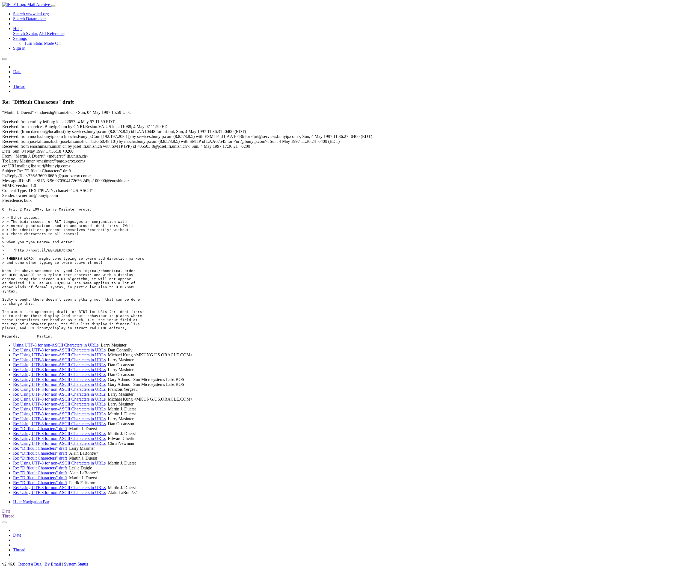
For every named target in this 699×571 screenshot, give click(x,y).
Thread (19, 86)
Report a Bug (30, 564)
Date (17, 71)
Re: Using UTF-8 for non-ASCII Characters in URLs (59, 350)
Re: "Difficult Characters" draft (40, 428)
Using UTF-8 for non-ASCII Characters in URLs (56, 345)
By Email (53, 564)
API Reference (51, 33)
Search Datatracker (29, 18)
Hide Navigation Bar (31, 501)
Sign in (19, 48)
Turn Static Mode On (42, 43)
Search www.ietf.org (31, 13)
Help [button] (17, 28)
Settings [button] (20, 38)
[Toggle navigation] (53, 6)
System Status (76, 564)
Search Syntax (25, 33)
